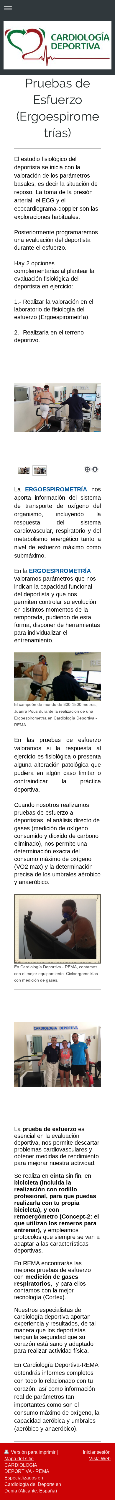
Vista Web (100, 1458)
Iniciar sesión (97, 1452)
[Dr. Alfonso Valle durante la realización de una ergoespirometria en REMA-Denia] (23, 470)
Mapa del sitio (19, 1458)
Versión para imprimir (33, 1452)
